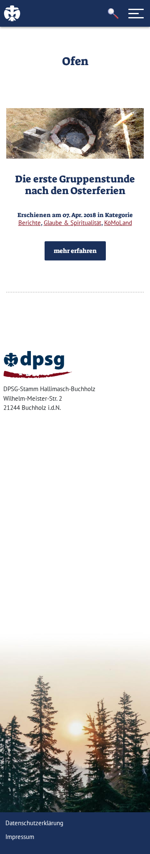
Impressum (19, 837)
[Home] (37, 364)
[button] (113, 13)
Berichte (29, 223)
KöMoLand (118, 223)
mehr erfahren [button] (75, 251)
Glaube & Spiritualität (72, 223)
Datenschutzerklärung (34, 823)
